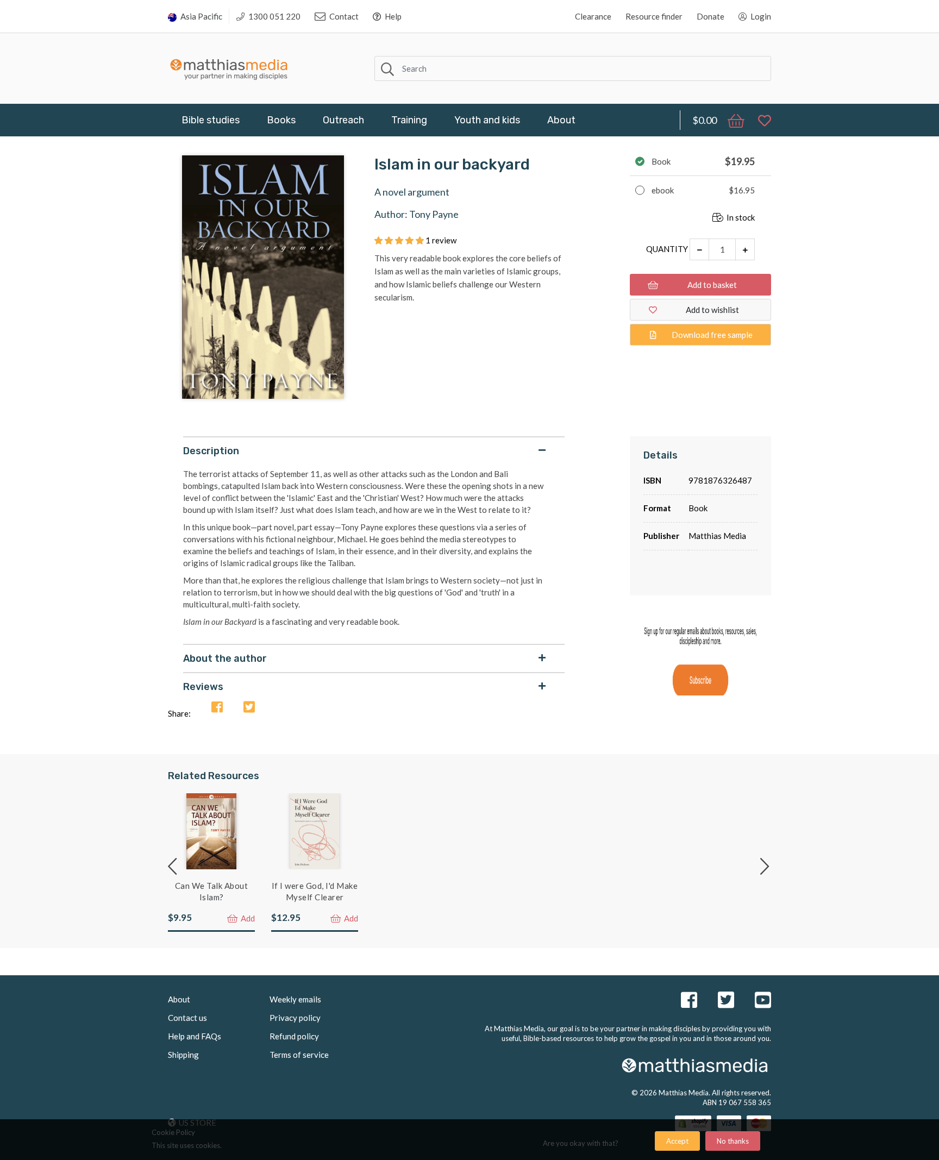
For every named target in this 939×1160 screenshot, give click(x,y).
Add (247, 918)
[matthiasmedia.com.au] (229, 66)
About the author (225, 658)
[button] (399, 240)
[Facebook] (217, 707)
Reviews (203, 687)
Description (211, 451)
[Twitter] (249, 707)
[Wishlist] (759, 120)
